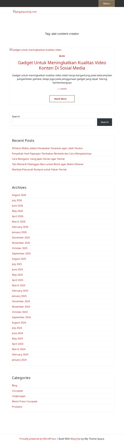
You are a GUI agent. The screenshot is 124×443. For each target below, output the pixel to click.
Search (16, 116)
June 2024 (17, 333)
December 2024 (21, 301)
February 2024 (20, 354)
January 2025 (19, 296)
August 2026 (19, 195)
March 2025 (18, 285)
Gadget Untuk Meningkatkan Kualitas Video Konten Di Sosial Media (62, 65)
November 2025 (21, 243)
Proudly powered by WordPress (38, 438)
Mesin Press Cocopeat (24, 401)
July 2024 (17, 328)
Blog (62, 56)
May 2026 (17, 211)
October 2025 (20, 248)
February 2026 (20, 227)
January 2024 (19, 359)
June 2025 (17, 269)
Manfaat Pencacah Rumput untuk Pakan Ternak (39, 169)
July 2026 (17, 200)
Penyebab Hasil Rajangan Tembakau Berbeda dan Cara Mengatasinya (51, 153)
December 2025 (21, 237)
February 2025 (20, 290)
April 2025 (17, 280)
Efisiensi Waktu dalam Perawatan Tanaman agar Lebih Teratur (47, 148)
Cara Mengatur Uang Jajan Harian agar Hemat (38, 159)
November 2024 (21, 306)
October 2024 (20, 312)
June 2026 (17, 205)
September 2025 (21, 253)
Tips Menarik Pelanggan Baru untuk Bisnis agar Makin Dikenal (47, 164)
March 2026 (18, 221)
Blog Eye (75, 438)
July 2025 (17, 264)
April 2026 (17, 216)
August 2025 (19, 258)
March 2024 (18, 349)
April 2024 (17, 344)
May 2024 (17, 338)
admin (63, 88)
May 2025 (17, 274)
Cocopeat (17, 390)
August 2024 (19, 322)
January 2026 (19, 232)
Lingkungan (19, 396)
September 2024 (21, 317)
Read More (60, 98)
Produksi (17, 406)
